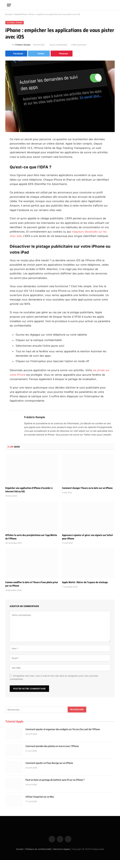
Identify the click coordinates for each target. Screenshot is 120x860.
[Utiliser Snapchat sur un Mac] (14, 801)
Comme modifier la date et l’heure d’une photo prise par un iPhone (31, 584)
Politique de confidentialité (38, 849)
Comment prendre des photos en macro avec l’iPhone (52, 746)
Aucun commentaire (58, 45)
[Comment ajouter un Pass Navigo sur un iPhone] (14, 767)
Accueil (8, 14)
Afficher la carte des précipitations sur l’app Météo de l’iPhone (31, 536)
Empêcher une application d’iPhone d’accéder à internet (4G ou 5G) (28, 489)
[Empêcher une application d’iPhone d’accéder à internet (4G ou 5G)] (31, 469)
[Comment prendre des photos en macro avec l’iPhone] (14, 750)
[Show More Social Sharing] (76, 54)
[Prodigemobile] (60, 5)
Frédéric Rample (22, 45)
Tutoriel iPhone (20, 14)
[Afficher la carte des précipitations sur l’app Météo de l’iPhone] (31, 516)
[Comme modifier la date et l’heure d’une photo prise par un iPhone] (31, 563)
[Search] (111, 5)
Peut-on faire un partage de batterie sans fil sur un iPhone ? (55, 780)
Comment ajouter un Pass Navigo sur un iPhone (49, 763)
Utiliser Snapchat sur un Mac (39, 797)
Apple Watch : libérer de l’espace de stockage (85, 582)
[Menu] (9, 5)
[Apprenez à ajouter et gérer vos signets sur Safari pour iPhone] (88, 516)
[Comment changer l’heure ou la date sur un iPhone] (88, 469)
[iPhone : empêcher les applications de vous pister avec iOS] (60, 96)
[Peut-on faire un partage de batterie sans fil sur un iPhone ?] (14, 784)
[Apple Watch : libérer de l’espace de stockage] (88, 563)
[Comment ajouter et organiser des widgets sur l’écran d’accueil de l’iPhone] (14, 733)
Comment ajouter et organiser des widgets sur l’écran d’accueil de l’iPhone (62, 729)
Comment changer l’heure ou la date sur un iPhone (87, 488)
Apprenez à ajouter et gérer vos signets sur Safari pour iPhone (87, 536)
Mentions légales (61, 849)
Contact (20, 849)
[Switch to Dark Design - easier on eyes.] (107, 5)
